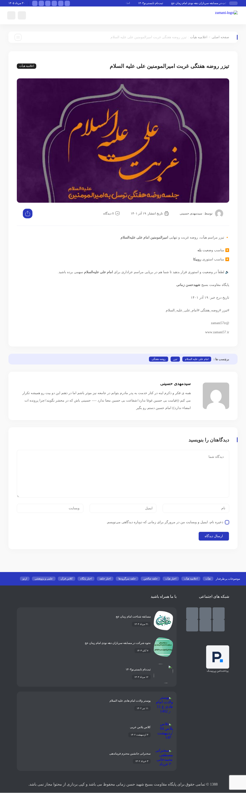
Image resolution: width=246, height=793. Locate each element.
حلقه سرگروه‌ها (127, 578)
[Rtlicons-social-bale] (219, 613)
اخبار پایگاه (86, 578)
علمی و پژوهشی (44, 578)
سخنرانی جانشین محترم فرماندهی (130, 753)
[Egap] (219, 625)
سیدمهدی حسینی (191, 213)
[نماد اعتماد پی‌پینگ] (217, 672)
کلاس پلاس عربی (140, 727)
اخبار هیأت (170, 578)
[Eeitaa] (192, 613)
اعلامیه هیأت (198, 37)
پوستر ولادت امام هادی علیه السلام (130, 700)
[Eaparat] (205, 625)
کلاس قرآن (67, 578)
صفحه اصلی (220, 37)
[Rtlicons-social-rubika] (205, 613)
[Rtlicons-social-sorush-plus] (192, 625)
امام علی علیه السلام (197, 359)
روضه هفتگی (159, 359)
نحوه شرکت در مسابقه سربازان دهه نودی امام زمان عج (210, 3)
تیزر (175, 359)
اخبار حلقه (105, 578)
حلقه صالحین (150, 578)
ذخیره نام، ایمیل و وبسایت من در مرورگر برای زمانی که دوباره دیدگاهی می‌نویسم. (164, 522)
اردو (25, 578)
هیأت (208, 578)
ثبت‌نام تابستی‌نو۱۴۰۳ (156, 3)
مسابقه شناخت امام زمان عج (133, 616)
